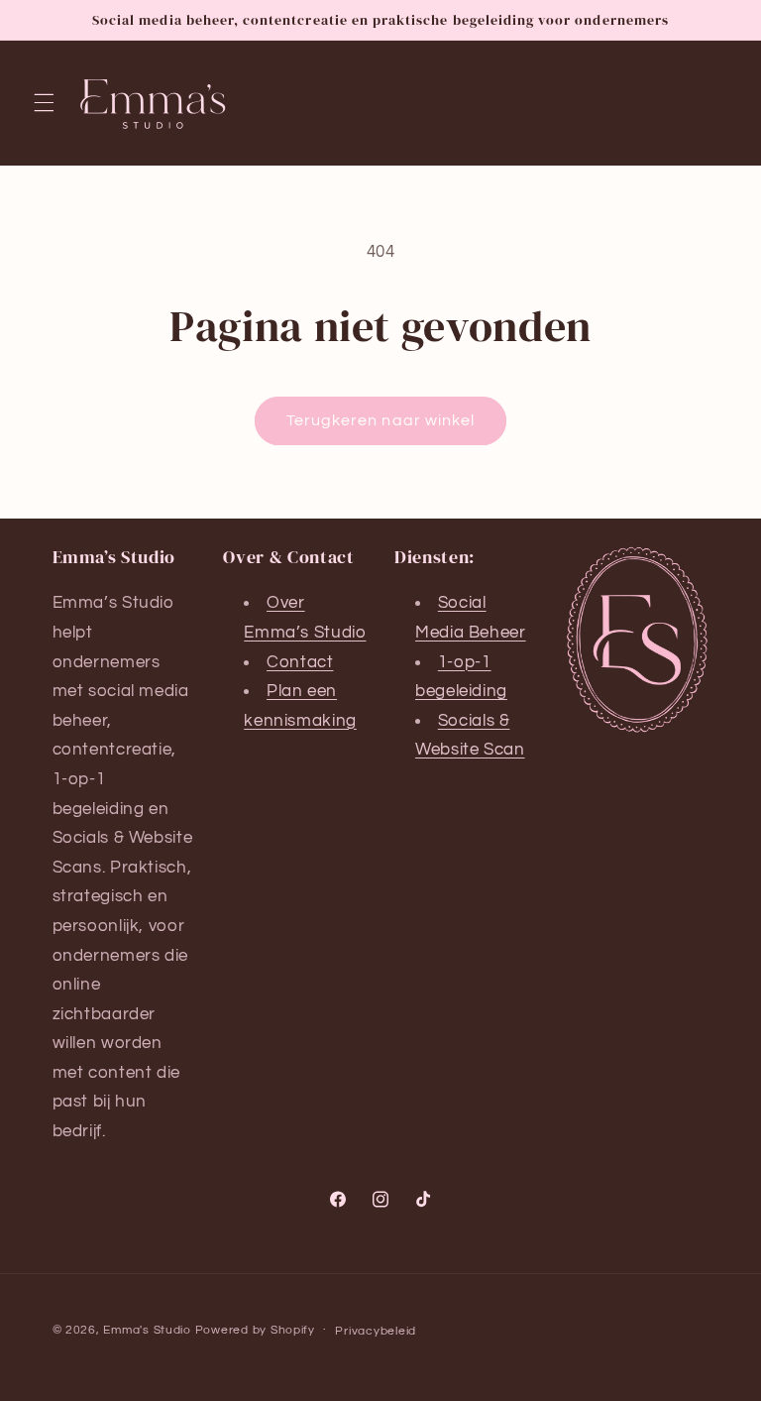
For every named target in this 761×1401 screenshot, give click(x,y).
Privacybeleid (375, 1331)
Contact (300, 662)
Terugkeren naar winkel (380, 420)
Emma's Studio (147, 1330)
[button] (43, 103)
